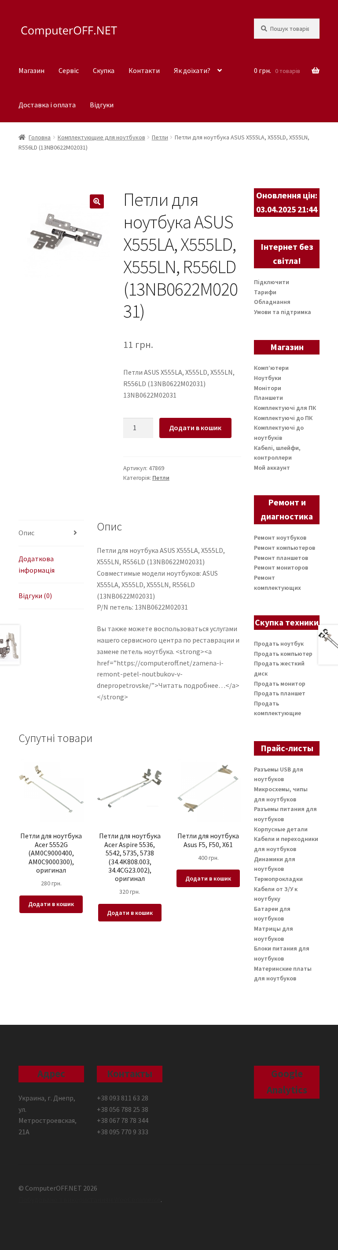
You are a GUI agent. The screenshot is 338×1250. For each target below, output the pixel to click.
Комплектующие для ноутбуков (101, 137)
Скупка (103, 70)
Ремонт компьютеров (284, 548)
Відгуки (102, 104)
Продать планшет (279, 693)
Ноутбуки (267, 378)
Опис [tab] (26, 532)
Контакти (144, 70)
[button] (97, 201)
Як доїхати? (192, 70)
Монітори (267, 388)
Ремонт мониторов (281, 567)
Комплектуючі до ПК (283, 418)
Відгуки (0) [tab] (35, 595)
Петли (160, 137)
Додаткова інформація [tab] (36, 564)
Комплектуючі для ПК (285, 408)
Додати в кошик (195, 427)
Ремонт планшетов (281, 558)
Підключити (271, 282)
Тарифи (265, 292)
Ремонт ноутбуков (280, 537)
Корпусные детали (281, 829)
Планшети (268, 398)
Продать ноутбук (279, 643)
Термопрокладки (278, 879)
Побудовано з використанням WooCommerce (89, 1199)
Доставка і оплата (47, 104)
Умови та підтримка (282, 312)
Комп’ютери (271, 368)
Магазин (31, 70)
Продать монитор (279, 683)
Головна (40, 137)
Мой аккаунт (272, 467)
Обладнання (272, 302)
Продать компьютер (283, 654)
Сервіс (69, 70)
